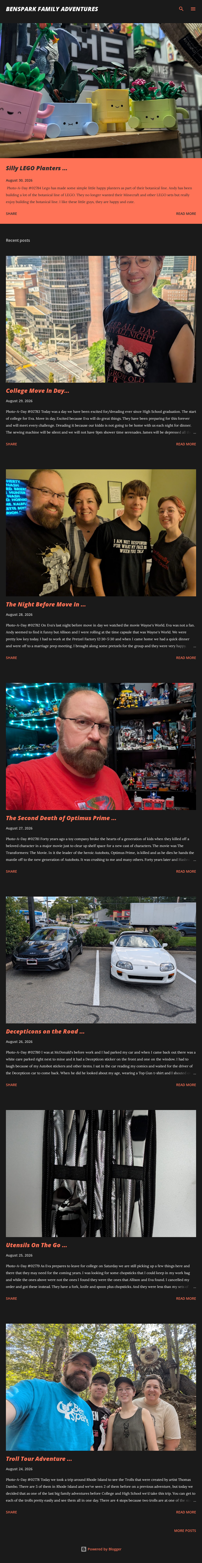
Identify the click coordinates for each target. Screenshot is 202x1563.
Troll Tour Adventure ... (39, 1458)
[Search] (181, 9)
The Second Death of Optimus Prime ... (61, 818)
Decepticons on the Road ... (45, 1031)
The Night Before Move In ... (46, 604)
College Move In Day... (37, 390)
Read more (186, 213)
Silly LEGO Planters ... (36, 168)
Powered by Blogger (104, 1549)
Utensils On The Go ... (36, 1245)
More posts (185, 1530)
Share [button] (11, 213)
